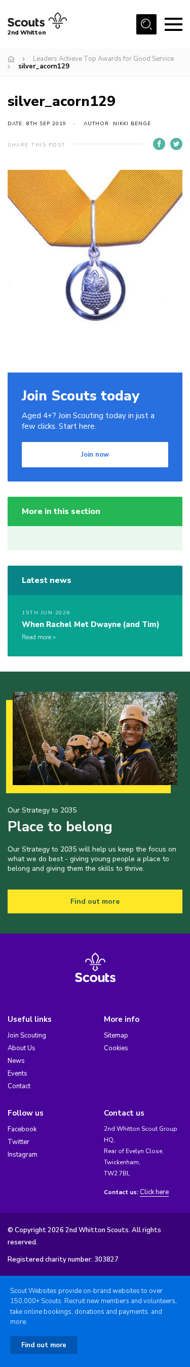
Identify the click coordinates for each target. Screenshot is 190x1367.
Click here (154, 1192)
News (16, 1060)
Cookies (116, 1048)
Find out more (95, 901)
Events (17, 1073)
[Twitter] (176, 144)
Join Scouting (27, 1035)
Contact (19, 1086)
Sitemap (116, 1035)
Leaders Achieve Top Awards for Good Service (103, 58)
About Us (21, 1048)
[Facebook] (159, 144)
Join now (95, 454)
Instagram (22, 1154)
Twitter (18, 1142)
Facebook (22, 1129)
